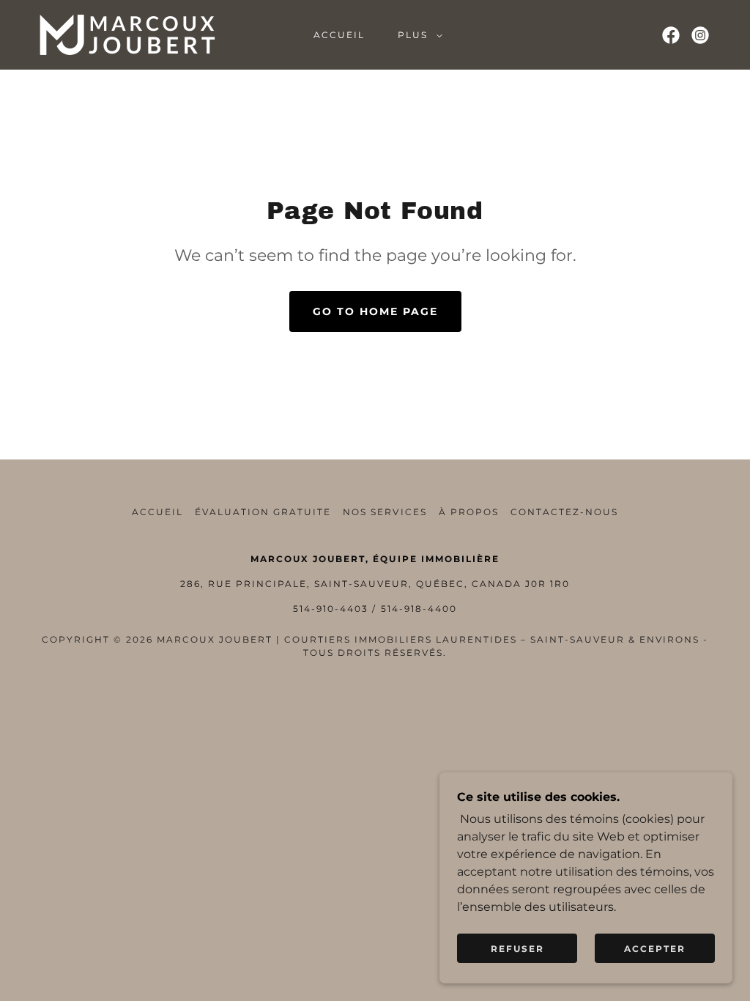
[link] (127, 34)
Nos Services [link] (384, 511)
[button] (417, 35)
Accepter (655, 948)
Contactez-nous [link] (564, 511)
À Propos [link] (469, 511)
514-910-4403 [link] (330, 608)
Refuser (517, 948)
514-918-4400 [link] (419, 608)
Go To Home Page (375, 311)
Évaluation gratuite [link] (263, 511)
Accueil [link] (339, 34)
